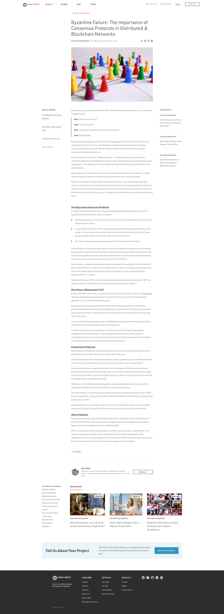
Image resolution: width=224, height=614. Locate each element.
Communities (47, 516)
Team (79, 4)
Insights (85, 582)
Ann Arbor (105, 582)
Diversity (85, 590)
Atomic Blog (86, 598)
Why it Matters (48, 147)
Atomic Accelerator (49, 493)
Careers (85, 586)
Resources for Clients (50, 503)
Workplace (46, 526)
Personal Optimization (50, 513)
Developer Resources (90, 602)
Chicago (105, 586)
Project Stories (47, 523)
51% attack (147, 293)
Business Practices (49, 496)
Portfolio (64, 4)
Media (124, 586)
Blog (178, 4)
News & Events (47, 520)
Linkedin (148, 41)
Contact (192, 4)
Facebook (145, 41)
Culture (93, 4)
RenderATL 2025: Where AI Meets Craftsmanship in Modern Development (169, 163)
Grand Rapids (107, 590)
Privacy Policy (127, 590)
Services (48, 4)
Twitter (141, 41)
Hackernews (152, 41)
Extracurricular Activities (51, 499)
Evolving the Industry (80, 41)
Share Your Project (166, 551)
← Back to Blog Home (80, 13)
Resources (86, 594)
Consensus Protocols (51, 138)
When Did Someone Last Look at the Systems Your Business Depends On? (171, 123)
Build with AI (151, 4)
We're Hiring (165, 4)
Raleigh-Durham (108, 594)
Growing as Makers (49, 489)
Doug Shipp (85, 468)
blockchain (77, 452)
